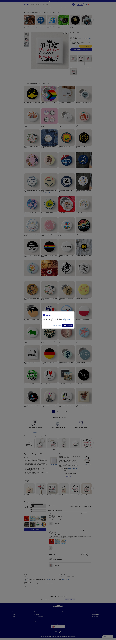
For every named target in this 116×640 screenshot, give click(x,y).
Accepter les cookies (67, 325)
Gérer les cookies (57, 325)
